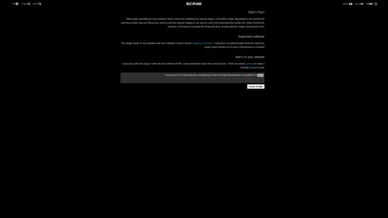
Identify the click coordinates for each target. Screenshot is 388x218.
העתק (260, 75)
